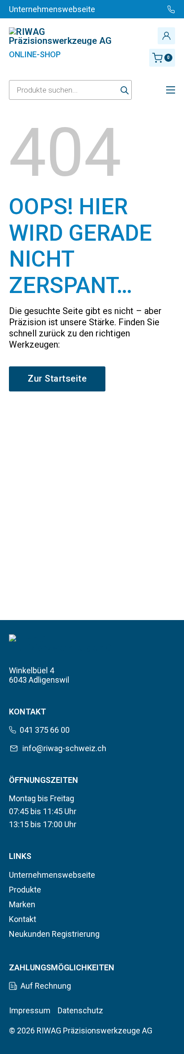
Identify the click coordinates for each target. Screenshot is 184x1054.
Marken (22, 904)
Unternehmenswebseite (52, 875)
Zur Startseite (57, 378)
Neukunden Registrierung (54, 934)
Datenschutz (80, 1010)
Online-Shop (35, 54)
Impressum (29, 1010)
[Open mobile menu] (170, 90)
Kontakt (22, 919)
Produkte (25, 889)
